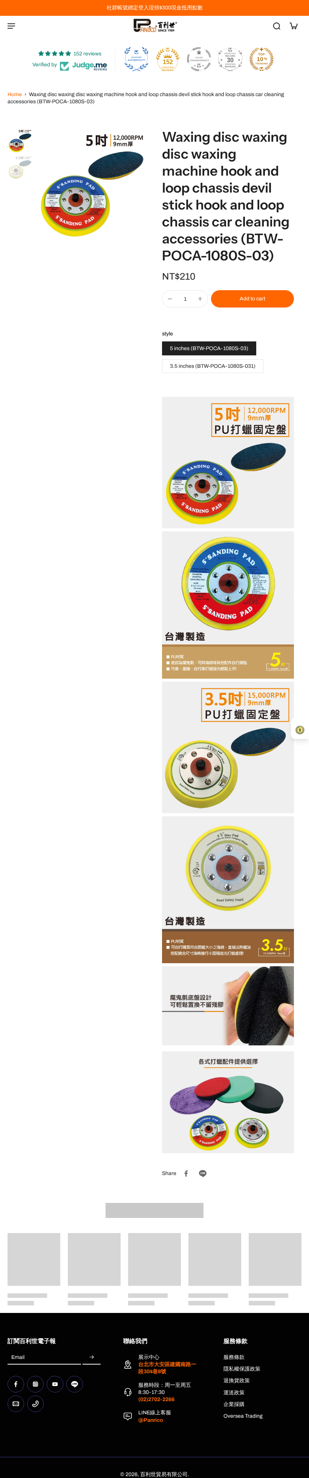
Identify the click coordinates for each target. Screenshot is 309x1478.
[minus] (169, 298)
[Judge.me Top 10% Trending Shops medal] (261, 59)
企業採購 (234, 1404)
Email (17, 1357)
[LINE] (74, 1384)
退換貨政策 (236, 1380)
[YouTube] (55, 1384)
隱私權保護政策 (241, 1369)
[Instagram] (35, 1384)
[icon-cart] (293, 25)
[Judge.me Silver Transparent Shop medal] (199, 59)
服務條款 (234, 1357)
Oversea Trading (243, 1416)
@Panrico (150, 1420)
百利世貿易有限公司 (164, 1474)
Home (15, 94)
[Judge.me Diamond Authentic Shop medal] (136, 59)
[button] (252, 299)
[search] (276, 25)
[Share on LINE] (202, 1173)
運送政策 (234, 1392)
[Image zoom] (91, 184)
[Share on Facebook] (186, 1173)
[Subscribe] (92, 1358)
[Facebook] (16, 1384)
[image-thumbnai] (20, 141)
